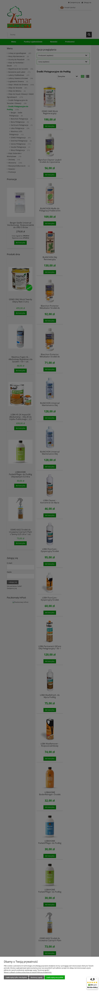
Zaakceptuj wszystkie (54, 977)
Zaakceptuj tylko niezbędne (16, 977)
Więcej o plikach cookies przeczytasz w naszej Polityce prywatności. (28, 972)
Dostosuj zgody (36, 977)
